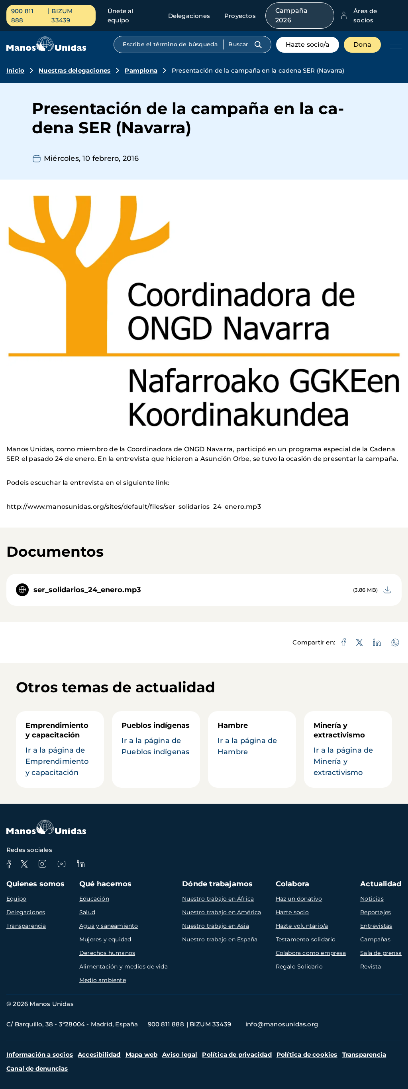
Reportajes (375, 912)
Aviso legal (179, 1054)
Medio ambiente (102, 980)
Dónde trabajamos (217, 884)
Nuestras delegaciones (74, 70)
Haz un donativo (299, 898)
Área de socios (365, 15)
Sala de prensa (381, 953)
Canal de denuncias (37, 1068)
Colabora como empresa (311, 953)
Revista (370, 966)
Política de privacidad (236, 1054)
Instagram (42, 864)
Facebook (8, 864)
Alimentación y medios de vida (123, 966)
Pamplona (141, 70)
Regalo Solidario (299, 966)
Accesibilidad (99, 1054)
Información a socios (39, 1054)
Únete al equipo (120, 15)
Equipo (16, 898)
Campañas (375, 939)
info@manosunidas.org (281, 1024)
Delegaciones (189, 16)
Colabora (293, 884)
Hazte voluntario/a (302, 925)
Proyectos (240, 16)
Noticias (372, 898)
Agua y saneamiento (108, 925)
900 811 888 (22, 15)
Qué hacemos (105, 884)
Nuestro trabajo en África (218, 898)
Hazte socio (292, 912)
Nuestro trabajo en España (219, 939)
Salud (87, 912)
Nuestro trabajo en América (221, 912)
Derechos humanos (107, 953)
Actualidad (380, 884)
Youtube (61, 864)
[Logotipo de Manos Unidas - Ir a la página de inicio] (46, 49)
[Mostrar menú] (394, 45)
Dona (362, 44)
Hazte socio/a (308, 44)
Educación (94, 898)
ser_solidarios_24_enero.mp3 (87, 589)
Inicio (15, 70)
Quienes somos (35, 884)
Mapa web (142, 1054)
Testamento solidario (306, 939)
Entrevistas (376, 925)
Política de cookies (307, 1054)
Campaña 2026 (291, 15)
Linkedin (80, 864)
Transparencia (26, 925)
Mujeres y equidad (105, 939)
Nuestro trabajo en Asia (215, 925)
